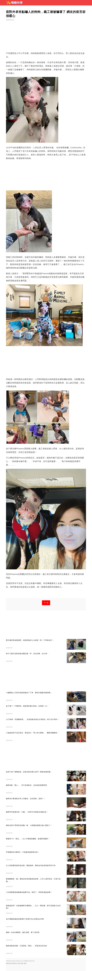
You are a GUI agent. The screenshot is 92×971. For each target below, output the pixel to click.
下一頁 (46, 603)
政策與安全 (14, 963)
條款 (19, 963)
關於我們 (8, 963)
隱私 (22, 963)
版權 (25, 963)
